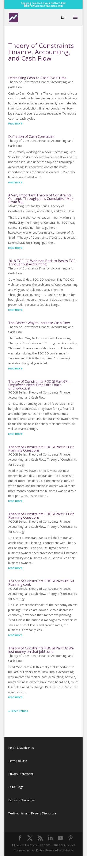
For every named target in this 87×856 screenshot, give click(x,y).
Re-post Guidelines (21, 748)
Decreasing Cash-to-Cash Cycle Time (37, 78)
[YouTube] (60, 838)
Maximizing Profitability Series (28, 206)
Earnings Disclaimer (21, 800)
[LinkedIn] (50, 838)
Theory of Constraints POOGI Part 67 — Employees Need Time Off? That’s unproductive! (39, 385)
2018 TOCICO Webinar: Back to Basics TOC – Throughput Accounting (43, 262)
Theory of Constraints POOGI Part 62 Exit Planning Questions (41, 449)
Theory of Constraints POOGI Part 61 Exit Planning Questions (41, 516)
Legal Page (15, 787)
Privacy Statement (20, 774)
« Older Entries (18, 711)
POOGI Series (17, 392)
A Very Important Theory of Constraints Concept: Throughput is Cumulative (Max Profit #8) (40, 198)
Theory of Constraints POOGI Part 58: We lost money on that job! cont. (41, 650)
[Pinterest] (70, 838)
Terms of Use (17, 761)
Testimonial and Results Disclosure (32, 813)
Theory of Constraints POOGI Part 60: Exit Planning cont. (41, 583)
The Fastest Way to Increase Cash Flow (39, 322)
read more (15, 123)
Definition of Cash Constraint (31, 136)
